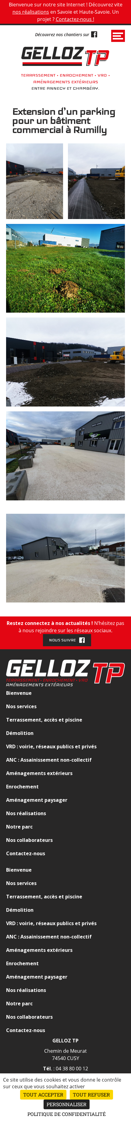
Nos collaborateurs (29, 840)
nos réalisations (30, 12)
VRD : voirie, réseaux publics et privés (51, 746)
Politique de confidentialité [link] (66, 1114)
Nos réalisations (26, 813)
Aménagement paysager (36, 800)
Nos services (21, 706)
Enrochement (22, 786)
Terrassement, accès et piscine (44, 719)
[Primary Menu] (118, 36)
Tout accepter (43, 1094)
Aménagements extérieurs (39, 773)
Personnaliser (67, 1104)
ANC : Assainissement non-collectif (49, 760)
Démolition (20, 733)
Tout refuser (91, 1094)
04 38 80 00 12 (72, 1068)
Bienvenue (19, 693)
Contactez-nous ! (75, 19)
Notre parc (19, 826)
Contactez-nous (25, 853)
